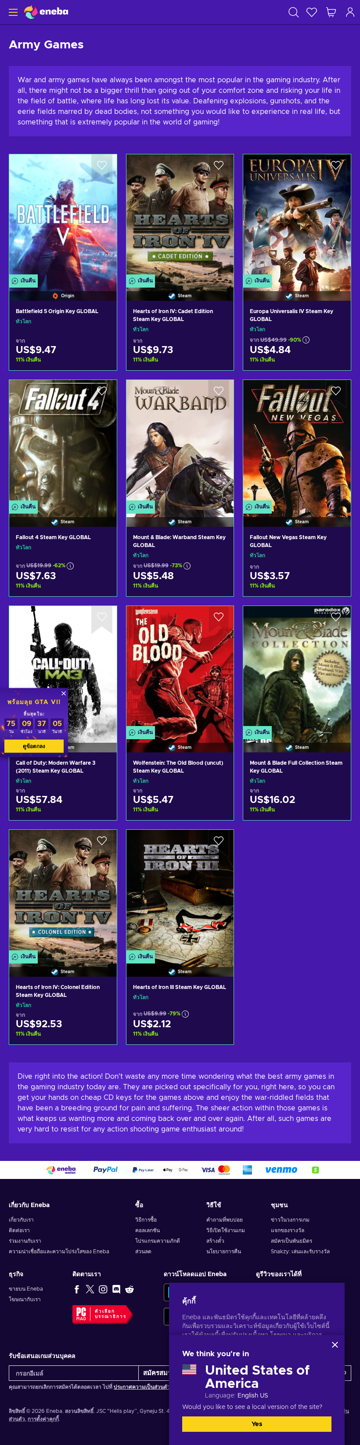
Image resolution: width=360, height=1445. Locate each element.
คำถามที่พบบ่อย (224, 1219)
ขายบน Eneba (26, 1289)
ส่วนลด (143, 1251)
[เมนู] (12, 12)
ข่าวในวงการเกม (290, 1219)
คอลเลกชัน (147, 1230)
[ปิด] (335, 1344)
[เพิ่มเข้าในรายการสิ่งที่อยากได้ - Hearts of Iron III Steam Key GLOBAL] (218, 844)
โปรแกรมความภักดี (157, 1241)
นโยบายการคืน (223, 1251)
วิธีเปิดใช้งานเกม (225, 1230)
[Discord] (116, 1289)
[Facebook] (76, 1289)
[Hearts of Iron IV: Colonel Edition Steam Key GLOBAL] (63, 892)
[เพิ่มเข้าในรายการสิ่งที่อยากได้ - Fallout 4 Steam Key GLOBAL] (101, 394)
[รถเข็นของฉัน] (331, 12)
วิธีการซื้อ (146, 1219)
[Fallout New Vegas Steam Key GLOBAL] (297, 442)
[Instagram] (103, 1289)
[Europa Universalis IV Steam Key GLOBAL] (297, 216)
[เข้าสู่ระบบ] (350, 12)
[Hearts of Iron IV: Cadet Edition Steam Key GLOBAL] (180, 216)
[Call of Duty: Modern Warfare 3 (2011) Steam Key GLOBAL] (63, 668)
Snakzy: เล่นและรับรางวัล (300, 1251)
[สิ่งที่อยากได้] (311, 12)
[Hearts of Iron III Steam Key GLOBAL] (180, 892)
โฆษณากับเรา (25, 1299)
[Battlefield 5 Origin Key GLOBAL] (63, 216)
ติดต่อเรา (19, 1230)
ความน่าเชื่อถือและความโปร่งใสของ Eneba (59, 1251)
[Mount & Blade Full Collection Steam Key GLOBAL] (297, 668)
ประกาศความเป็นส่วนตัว (143, 1387)
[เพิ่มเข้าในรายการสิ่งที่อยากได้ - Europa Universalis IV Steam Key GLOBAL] (335, 168)
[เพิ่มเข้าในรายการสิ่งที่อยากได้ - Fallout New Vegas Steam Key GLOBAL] (335, 394)
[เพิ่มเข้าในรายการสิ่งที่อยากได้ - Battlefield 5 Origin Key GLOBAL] (101, 168)
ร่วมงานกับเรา (25, 1241)
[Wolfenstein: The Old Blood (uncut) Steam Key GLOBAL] (180, 668)
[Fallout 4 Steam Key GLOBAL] (63, 442)
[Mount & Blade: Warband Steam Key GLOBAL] (180, 442)
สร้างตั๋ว (215, 1241)
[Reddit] (129, 1289)
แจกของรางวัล (287, 1230)
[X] (90, 1289)
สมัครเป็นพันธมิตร (291, 1241)
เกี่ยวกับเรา (21, 1219)
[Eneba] (46, 12)
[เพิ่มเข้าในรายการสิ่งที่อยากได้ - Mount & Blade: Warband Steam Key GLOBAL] (218, 394)
